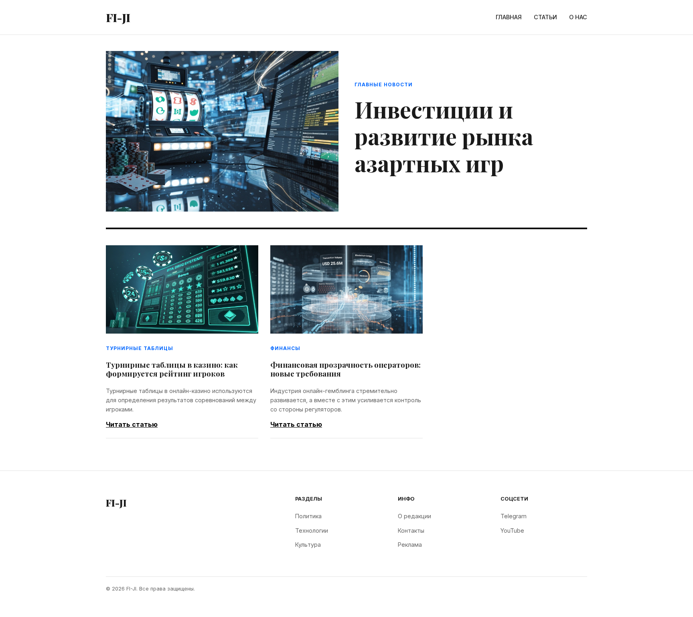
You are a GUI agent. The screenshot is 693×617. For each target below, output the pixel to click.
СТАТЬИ (545, 17)
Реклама (410, 544)
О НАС (578, 17)
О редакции (414, 516)
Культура (308, 544)
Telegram (513, 516)
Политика (308, 516)
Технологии (311, 530)
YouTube (512, 530)
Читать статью (132, 424)
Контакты (411, 530)
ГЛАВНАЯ (509, 17)
